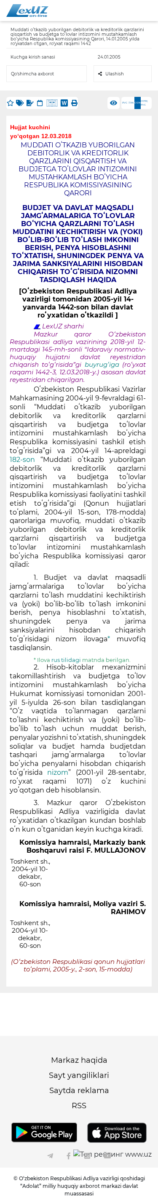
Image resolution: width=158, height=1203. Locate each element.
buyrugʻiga (103, 364)
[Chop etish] (74, 103)
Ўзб (131, 102)
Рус (124, 102)
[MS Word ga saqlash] (64, 103)
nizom (57, 772)
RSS (79, 1105)
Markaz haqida (79, 1060)
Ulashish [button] (114, 74)
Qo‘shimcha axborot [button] (32, 74)
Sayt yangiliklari (79, 1075)
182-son (22, 460)
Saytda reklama (79, 1090)
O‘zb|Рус (144, 103)
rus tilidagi (66, 659)
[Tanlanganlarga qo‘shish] (10, 103)
